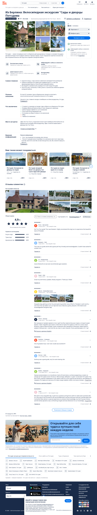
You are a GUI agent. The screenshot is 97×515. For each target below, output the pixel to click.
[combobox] (75, 216)
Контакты (45, 487)
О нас (67, 487)
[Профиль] (92, 2)
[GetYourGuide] (4, 3)
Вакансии (68, 489)
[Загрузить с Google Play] (35, 488)
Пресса (67, 494)
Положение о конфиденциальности (19, 449)
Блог (67, 492)
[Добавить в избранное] (24, 154)
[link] (15, 166)
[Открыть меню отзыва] (90, 226)
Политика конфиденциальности (51, 492)
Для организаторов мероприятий (84, 488)
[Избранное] (79, 2)
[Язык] (86, 2)
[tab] (20, 456)
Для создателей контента (83, 492)
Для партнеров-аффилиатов (83, 496)
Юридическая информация (49, 489)
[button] (23, 19)
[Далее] (91, 166)
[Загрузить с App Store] (35, 494)
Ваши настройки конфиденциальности (53, 494)
